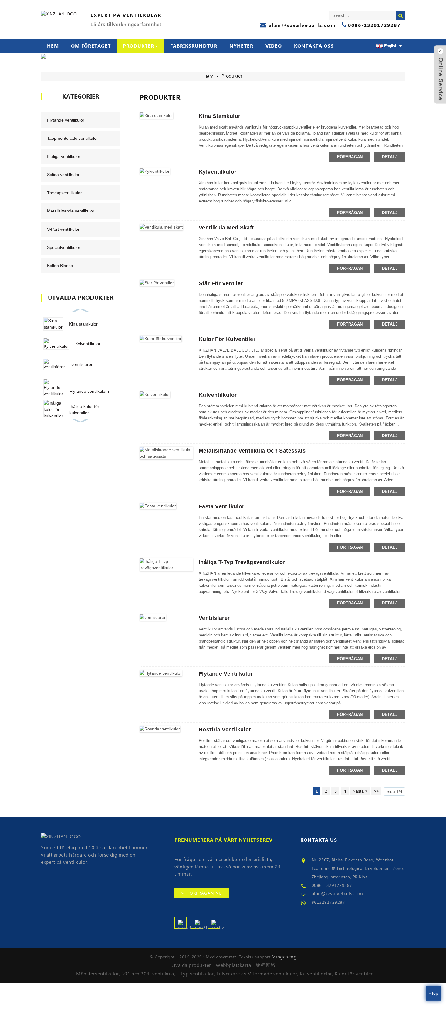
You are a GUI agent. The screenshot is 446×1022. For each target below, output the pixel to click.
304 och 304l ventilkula (147, 974)
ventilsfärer (82, 364)
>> (376, 791)
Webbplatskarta (233, 965)
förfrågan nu (204, 893)
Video (273, 46)
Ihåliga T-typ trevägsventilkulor (242, 562)
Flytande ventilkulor (65, 120)
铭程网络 (266, 965)
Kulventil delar (316, 974)
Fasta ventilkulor (221, 506)
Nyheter (241, 46)
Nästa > (360, 791)
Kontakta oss (314, 46)
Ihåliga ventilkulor (63, 156)
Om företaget (91, 46)
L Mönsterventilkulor (95, 974)
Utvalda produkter (190, 965)
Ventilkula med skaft (226, 228)
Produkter (138, 46)
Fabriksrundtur (193, 46)
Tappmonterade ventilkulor (72, 138)
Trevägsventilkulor (64, 192)
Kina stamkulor (83, 324)
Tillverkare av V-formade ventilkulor (256, 974)
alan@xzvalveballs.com (337, 894)
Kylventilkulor (87, 343)
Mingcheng (284, 957)
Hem (53, 46)
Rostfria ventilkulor (225, 729)
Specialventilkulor (63, 247)
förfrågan (350, 157)
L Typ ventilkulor (195, 974)
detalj (389, 157)
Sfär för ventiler (221, 283)
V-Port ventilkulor (63, 229)
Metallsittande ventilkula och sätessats (252, 451)
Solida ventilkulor (63, 174)
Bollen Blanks (60, 265)
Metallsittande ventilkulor (70, 211)
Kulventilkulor (218, 395)
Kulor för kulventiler (227, 339)
